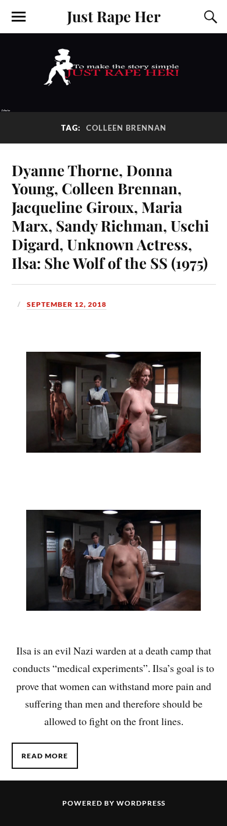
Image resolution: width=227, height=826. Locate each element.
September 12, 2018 (67, 304)
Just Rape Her (114, 16)
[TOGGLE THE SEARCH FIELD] (209, 17)
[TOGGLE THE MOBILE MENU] (19, 17)
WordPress (140, 803)
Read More (45, 755)
